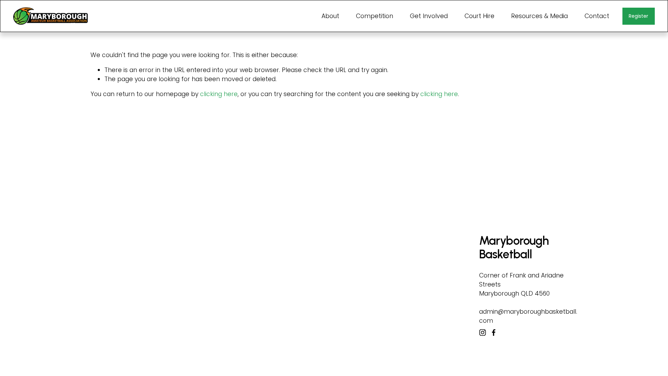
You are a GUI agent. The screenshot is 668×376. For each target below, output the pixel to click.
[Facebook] (493, 332)
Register (638, 16)
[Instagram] (482, 332)
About (330, 16)
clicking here (219, 94)
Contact (596, 16)
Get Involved (429, 16)
